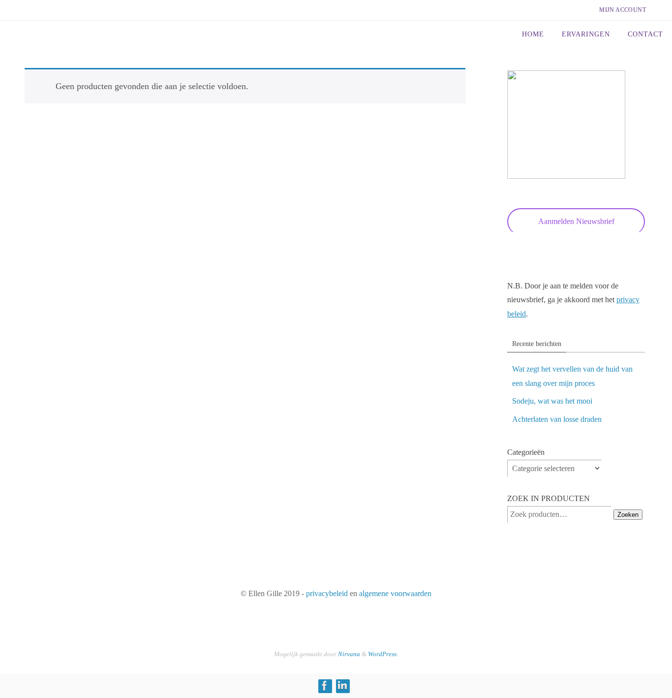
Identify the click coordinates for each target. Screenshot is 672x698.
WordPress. (383, 654)
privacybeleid (327, 593)
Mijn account (622, 9)
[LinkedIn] (342, 685)
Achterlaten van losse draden (557, 419)
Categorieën (526, 452)
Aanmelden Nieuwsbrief (576, 221)
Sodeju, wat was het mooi (552, 401)
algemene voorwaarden (395, 593)
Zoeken (628, 514)
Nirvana (349, 654)
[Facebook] (324, 685)
